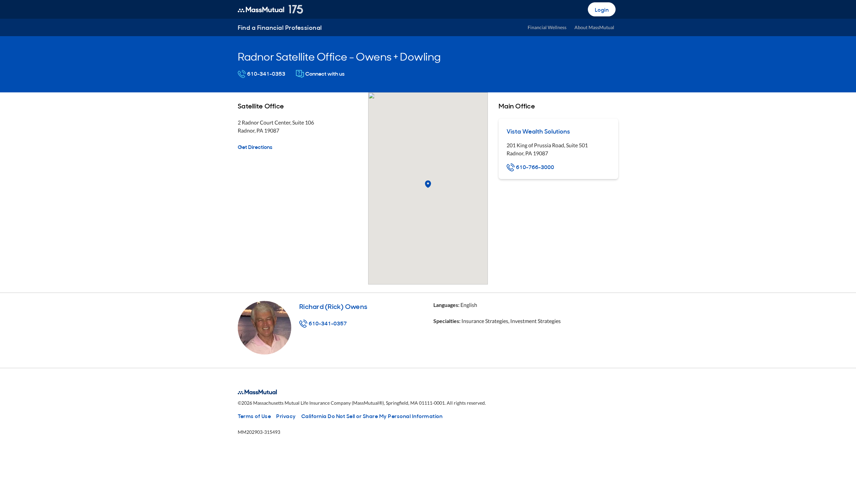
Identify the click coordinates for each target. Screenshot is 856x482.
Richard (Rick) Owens (333, 306)
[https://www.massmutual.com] (270, 9)
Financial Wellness (547, 27)
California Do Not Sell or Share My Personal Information (372, 416)
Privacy (286, 416)
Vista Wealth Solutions (538, 131)
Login (602, 9)
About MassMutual (594, 27)
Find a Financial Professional (280, 27)
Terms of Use (254, 416)
